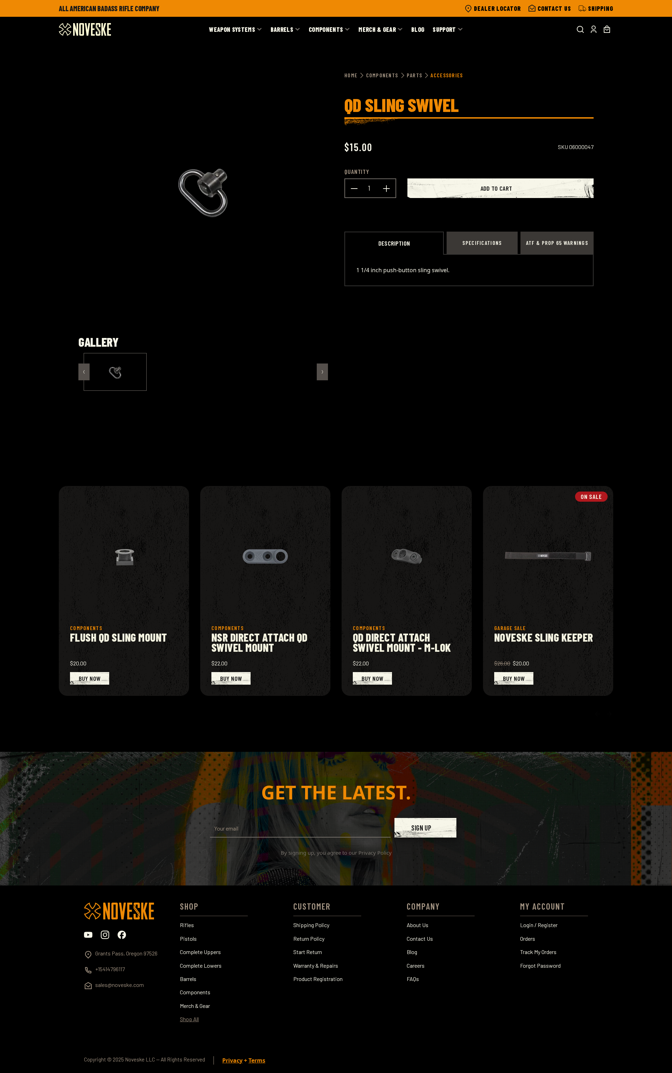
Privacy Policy (375, 852)
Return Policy (308, 939)
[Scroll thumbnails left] (84, 371)
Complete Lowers (201, 965)
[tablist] (469, 243)
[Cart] (607, 29)
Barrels (188, 979)
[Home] (85, 29)
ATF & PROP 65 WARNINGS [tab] (557, 242)
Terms (256, 1060)
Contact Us (420, 939)
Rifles (187, 925)
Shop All (189, 1019)
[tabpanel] (469, 270)
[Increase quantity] (386, 188)
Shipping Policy (311, 925)
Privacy (232, 1060)
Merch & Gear (195, 1006)
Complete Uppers (200, 952)
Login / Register (539, 925)
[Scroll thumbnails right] (322, 371)
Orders (527, 939)
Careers (416, 965)
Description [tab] (394, 243)
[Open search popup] (580, 29)
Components (195, 992)
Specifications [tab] (482, 242)
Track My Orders (538, 952)
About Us (417, 925)
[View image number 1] (115, 372)
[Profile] (593, 29)
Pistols (188, 939)
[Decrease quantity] (354, 188)
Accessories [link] (446, 75)
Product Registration (318, 979)
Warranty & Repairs (315, 965)
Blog (412, 952)
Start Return (307, 952)
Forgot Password (540, 965)
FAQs (413, 979)
